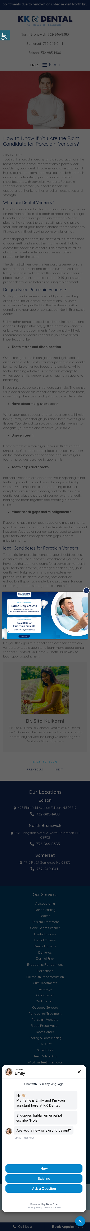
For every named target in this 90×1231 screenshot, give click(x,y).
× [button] (86, 590)
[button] (5, 35)
